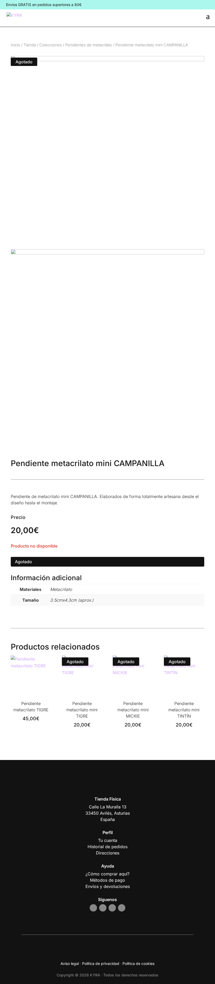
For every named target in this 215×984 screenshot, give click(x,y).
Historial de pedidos (107, 846)
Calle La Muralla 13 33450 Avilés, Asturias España (107, 813)
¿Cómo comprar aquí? (107, 873)
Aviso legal (70, 963)
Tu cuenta (107, 840)
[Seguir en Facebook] (102, 908)
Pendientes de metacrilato (88, 45)
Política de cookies (138, 963)
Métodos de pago (107, 880)
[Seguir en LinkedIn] (121, 908)
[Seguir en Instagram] (93, 908)
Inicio (15, 45)
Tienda (30, 45)
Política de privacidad (100, 963)
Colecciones (50, 45)
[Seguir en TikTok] (112, 908)
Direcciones (107, 853)
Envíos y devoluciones (107, 886)
